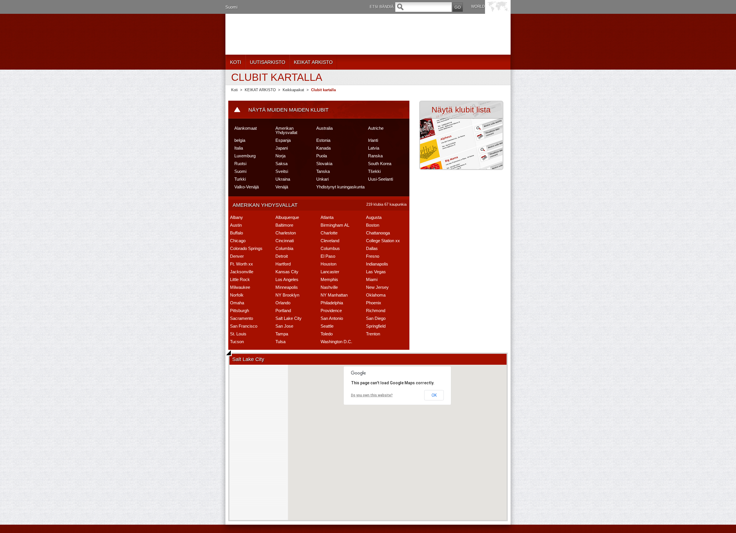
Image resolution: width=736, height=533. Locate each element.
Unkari (322, 179)
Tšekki (374, 171)
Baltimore (284, 225)
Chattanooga (378, 232)
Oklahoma (376, 295)
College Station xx (383, 240)
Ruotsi (240, 163)
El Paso (328, 256)
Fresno (372, 256)
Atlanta (327, 217)
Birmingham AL (335, 225)
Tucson (237, 341)
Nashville (329, 287)
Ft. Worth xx (241, 263)
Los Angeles (286, 279)
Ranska (375, 155)
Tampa (281, 333)
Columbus (330, 248)
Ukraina (282, 179)
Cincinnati (284, 240)
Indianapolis (377, 263)
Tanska (323, 171)
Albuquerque (287, 217)
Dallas (372, 248)
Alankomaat (245, 128)
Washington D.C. (336, 341)
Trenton (373, 333)
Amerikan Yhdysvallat (286, 130)
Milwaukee (240, 287)
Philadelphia (332, 302)
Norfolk (237, 295)
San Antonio (332, 318)
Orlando (282, 302)
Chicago (238, 240)
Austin (236, 225)
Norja (280, 155)
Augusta (374, 217)
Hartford (283, 263)
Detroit (281, 256)
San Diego (376, 318)
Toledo (327, 333)
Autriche (376, 128)
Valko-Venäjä (246, 186)
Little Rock (240, 279)
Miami (371, 279)
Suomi (231, 7)
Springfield (376, 326)
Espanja (283, 140)
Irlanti (373, 140)
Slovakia (324, 163)
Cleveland (330, 240)
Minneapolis (286, 287)
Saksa (281, 163)
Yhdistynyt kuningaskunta (340, 186)
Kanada (323, 148)
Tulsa (280, 341)
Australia (324, 128)
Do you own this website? (372, 395)
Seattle (327, 326)
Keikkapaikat (293, 90)
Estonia (323, 140)
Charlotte (329, 232)
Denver (237, 256)
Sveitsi (281, 171)
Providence (331, 310)
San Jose (284, 326)
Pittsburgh (239, 310)
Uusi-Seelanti (380, 179)
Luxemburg (245, 155)
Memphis (329, 279)
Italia (238, 148)
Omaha (237, 302)
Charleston (285, 232)
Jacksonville (241, 271)
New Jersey (377, 287)
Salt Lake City (288, 318)
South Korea (379, 163)
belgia (239, 140)
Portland (283, 310)
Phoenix (373, 302)
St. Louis (238, 333)
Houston (328, 263)
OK (434, 395)
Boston (372, 225)
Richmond (375, 310)
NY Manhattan (334, 295)
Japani (281, 148)
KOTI (235, 62)
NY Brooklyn (287, 295)
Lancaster (330, 271)
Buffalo (236, 232)
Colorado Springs (246, 248)
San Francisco (243, 326)
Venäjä (281, 186)
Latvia (373, 148)
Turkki (240, 179)
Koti (234, 90)
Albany (236, 217)
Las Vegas (376, 271)
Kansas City (286, 271)
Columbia (284, 248)
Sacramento (241, 318)
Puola (321, 155)
